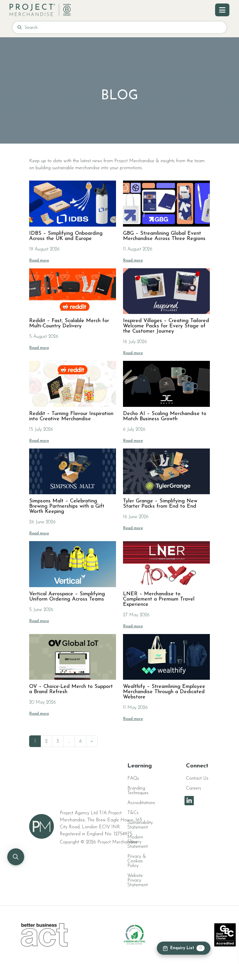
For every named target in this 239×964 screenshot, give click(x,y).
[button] (15, 856)
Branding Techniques (137, 790)
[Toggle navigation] (222, 9)
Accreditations (141, 803)
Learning (139, 766)
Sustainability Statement (140, 825)
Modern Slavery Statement (137, 842)
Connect (197, 766)
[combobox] (123, 27)
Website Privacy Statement (137, 880)
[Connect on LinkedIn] (189, 800)
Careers (193, 788)
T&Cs (132, 813)
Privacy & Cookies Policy (136, 861)
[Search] (19, 27)
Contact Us (197, 778)
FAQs (133, 778)
